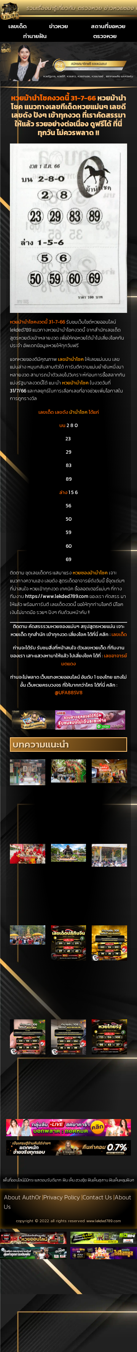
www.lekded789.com (103, 1221)
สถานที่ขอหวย (108, 26)
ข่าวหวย (58, 26)
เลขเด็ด (17, 26)
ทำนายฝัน (35, 36)
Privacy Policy (61, 1197)
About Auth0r (22, 1197)
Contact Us (97, 1197)
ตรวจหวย (105, 36)
